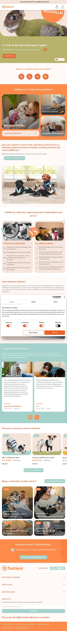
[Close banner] (64, 297)
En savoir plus (9, 56)
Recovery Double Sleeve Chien (43, 457)
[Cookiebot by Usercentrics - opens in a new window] (54, 297)
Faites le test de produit (14, 158)
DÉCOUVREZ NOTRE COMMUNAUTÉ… (33, 557)
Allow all (54, 332)
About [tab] (55, 302)
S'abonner (33, 611)
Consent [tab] (11, 302)
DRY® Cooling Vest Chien (10, 457)
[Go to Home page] (8, 6)
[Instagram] (51, 568)
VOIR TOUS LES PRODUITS (33, 470)
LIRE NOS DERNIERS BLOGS (55, 481)
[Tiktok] (55, 568)
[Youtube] (59, 568)
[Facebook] (63, 568)
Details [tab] (34, 302)
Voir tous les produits (13, 133)
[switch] (25, 325)
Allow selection (33, 332)
